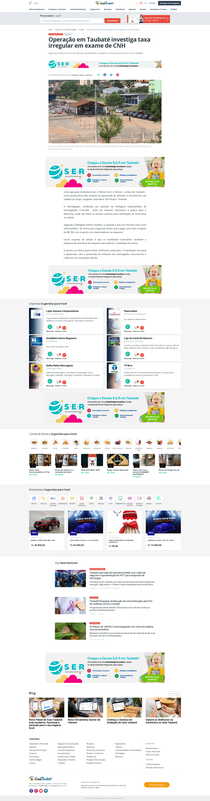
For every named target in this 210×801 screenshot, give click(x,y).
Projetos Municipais (96, 759)
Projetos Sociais (94, 763)
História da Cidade (66, 756)
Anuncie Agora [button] (157, 784)
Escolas (159, 504)
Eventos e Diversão (139, 504)
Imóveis (34, 504)
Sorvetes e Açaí (139, 449)
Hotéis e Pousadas (53, 504)
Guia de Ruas (64, 753)
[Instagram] (36, 791)
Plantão (81, 30)
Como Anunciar (153, 751)
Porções (128, 448)
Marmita (34, 448)
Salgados (86, 448)
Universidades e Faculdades (128, 750)
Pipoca (180, 448)
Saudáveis (97, 448)
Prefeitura (91, 756)
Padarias (65, 448)
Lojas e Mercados (82, 504)
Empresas (37, 9)
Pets (110, 504)
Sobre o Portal (152, 754)
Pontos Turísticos (95, 753)
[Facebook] (31, 791)
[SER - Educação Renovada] (105, 63)
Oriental (149, 448)
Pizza (55, 448)
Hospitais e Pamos (158, 9)
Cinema (143, 9)
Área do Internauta (154, 767)
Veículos (43, 504)
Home (50, 30)
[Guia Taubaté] (104, 3)
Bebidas (159, 448)
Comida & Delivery (78, 9)
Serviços (101, 504)
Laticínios (170, 448)
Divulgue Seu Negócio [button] (169, 3)
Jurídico (149, 504)
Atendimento (152, 748)
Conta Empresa (153, 764)
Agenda (132, 9)
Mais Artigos (174, 693)
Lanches (45, 448)
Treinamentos (120, 504)
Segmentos (95, 9)
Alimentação (62, 504)
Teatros (118, 747)
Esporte (72, 504)
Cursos (32, 763)
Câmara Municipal (37, 750)
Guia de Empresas (66, 750)
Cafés (76, 448)
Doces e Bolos (118, 448)
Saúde (91, 504)
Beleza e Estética (130, 504)
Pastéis (107, 448)
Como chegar (35, 759)
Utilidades (120, 753)
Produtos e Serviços (57, 9)
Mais (174, 9)
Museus (90, 743)
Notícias (107, 9)
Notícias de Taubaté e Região (65, 30)
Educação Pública (66, 747)
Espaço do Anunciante (68, 743)
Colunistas (120, 9)
